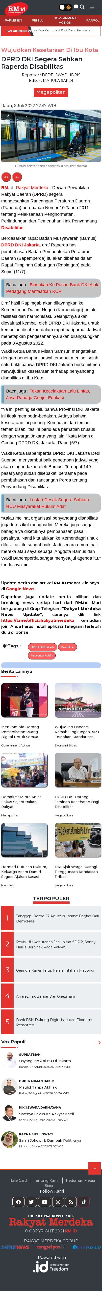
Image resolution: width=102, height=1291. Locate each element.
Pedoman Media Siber (70, 1183)
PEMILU (38, 20)
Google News (20, 589)
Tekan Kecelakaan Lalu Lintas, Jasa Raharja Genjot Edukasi (48, 394)
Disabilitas (12, 227)
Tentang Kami (46, 1180)
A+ (6, 177)
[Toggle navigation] (92, 7)
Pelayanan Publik (42, 655)
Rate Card (18, 1180)
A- (17, 177)
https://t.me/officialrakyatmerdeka (37, 620)
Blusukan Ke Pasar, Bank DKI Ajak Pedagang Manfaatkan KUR (52, 288)
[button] (76, 6)
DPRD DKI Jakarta (20, 244)
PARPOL (93, 20)
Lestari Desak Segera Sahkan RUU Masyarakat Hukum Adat (47, 503)
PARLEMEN (13, 20)
